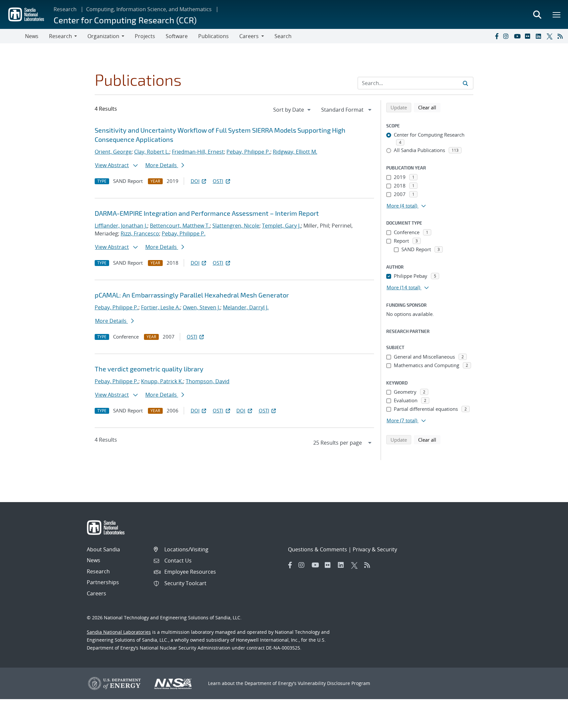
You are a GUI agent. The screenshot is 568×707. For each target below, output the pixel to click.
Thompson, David (207, 381)
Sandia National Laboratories (119, 632)
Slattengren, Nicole (235, 225)
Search (283, 36)
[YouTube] (518, 36)
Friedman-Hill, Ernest (198, 151)
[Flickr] (529, 36)
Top (548, 699)
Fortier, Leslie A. (160, 307)
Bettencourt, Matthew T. (180, 225)
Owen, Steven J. (201, 307)
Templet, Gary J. (281, 225)
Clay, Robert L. (151, 151)
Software (177, 36)
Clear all (429, 107)
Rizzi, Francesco (140, 233)
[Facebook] (496, 36)
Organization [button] (103, 36)
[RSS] (561, 36)
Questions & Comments (317, 549)
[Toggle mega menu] (557, 14)
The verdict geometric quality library (149, 369)
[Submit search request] (465, 83)
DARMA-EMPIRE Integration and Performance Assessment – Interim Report (207, 213)
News (31, 36)
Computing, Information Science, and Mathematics (149, 9)
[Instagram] (507, 36)
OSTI (218, 181)
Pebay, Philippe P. (248, 151)
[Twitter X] (551, 36)
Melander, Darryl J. (246, 307)
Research (65, 9)
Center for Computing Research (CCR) (125, 20)
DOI (195, 181)
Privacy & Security (375, 549)
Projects (145, 36)
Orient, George (113, 151)
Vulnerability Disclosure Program (334, 683)
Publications (213, 36)
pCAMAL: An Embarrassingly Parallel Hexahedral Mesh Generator (192, 295)
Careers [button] (249, 36)
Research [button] (60, 36)
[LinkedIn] (540, 36)
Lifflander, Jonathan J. (121, 225)
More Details (161, 165)
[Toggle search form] (537, 14)
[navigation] (292, 109)
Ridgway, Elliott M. (295, 151)
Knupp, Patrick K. (162, 381)
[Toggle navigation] (12, 36)
